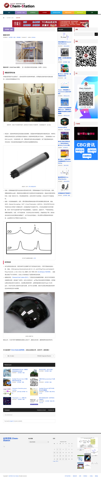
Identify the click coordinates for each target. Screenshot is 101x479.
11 (57, 452)
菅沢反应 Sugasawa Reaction (44, 356)
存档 (80, 476)
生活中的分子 (80, 12)
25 (57, 459)
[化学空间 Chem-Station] (19, 5)
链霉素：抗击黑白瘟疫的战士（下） (64, 58)
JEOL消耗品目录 (32, 186)
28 (66, 459)
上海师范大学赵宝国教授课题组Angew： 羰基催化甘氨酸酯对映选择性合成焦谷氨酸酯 (64, 110)
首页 (9, 12)
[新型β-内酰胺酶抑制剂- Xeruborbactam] (80, 458)
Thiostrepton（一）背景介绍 (19, 397)
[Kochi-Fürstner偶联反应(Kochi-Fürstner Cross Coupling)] (94, 455)
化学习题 (19, 391)
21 (66, 455)
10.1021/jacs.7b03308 (44, 272)
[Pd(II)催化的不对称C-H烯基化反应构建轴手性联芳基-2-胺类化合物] (87, 442)
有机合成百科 (68, 12)
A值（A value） (11, 356)
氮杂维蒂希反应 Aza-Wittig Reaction (63, 178)
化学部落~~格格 (21, 12)
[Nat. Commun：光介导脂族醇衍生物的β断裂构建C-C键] (87, 451)
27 (63, 459)
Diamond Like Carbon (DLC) (20, 277)
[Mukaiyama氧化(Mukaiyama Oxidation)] (80, 449)
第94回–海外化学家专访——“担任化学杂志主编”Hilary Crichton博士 (64, 143)
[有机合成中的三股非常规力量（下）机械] (87, 458)
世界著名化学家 (56, 12)
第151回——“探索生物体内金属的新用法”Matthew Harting (64, 161)
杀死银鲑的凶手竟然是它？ (64, 193)
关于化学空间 (67, 476)
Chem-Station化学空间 (17, 350)
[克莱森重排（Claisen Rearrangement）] (94, 463)
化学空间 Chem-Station (10, 439)
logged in (12, 421)
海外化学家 (66, 165)
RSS (4, 446)
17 (54, 455)
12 (60, 452)
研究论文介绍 (66, 95)
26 (60, 459)
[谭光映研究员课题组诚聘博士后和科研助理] (80, 465)
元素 (92, 12)
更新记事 (75, 476)
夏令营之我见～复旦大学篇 (45, 369)
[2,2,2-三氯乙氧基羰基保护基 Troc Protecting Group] (94, 451)
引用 (34, 258)
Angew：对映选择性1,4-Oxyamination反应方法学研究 (64, 91)
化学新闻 (45, 12)
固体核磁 (18, 37)
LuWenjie (33, 37)
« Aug (54, 461)
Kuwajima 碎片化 (62, 127)
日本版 (91, 476)
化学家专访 (32, 12)
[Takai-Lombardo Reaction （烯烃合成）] (87, 465)
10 (54, 452)
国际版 (96, 476)
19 (60, 455)
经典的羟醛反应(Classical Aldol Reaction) (64, 42)
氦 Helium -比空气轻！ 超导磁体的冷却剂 (64, 74)
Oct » (57, 461)
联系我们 (85, 476)
